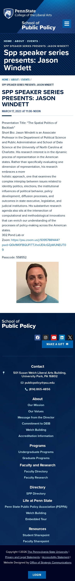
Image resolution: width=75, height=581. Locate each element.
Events (32, 41)
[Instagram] (45, 337)
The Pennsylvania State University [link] (48, 552)
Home (8, 41)
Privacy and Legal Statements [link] (22, 557)
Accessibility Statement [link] (55, 557)
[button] (66, 23)
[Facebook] (37, 337)
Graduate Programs (36, 458)
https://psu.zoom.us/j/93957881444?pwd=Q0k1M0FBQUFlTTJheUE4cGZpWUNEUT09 (34, 245)
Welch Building (36, 430)
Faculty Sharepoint (36, 541)
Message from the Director (36, 417)
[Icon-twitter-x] (70, 337)
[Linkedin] (62, 337)
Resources (37, 529)
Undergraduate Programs (36, 452)
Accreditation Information (35, 436)
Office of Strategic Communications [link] (51, 563)
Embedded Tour (36, 519)
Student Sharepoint (36, 535)
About (19, 41)
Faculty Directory (36, 471)
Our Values (36, 411)
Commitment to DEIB (36, 423)
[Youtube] (54, 337)
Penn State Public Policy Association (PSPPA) (36, 506)
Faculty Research (36, 477)
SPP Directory (36, 493)
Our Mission (36, 405)
